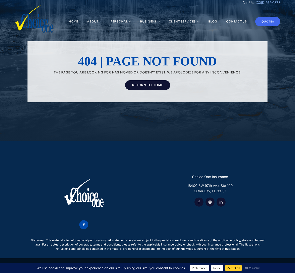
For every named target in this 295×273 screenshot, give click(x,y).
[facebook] (83, 224)
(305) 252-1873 (268, 3)
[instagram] (210, 202)
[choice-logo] (34, 7)
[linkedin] (221, 202)
